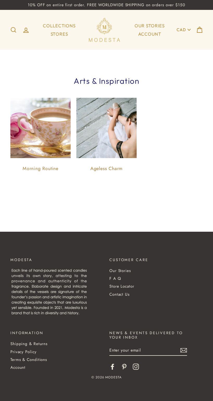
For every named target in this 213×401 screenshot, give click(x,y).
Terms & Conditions (28, 360)
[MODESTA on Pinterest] (124, 367)
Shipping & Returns (29, 344)
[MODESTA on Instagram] (136, 367)
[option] (106, 5)
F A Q (115, 278)
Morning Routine (41, 168)
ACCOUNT (149, 34)
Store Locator (121, 286)
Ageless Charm (106, 168)
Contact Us (119, 294)
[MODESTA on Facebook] (112, 367)
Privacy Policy (23, 352)
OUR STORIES (149, 25)
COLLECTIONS (59, 25)
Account (17, 367)
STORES (59, 34)
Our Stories (120, 271)
